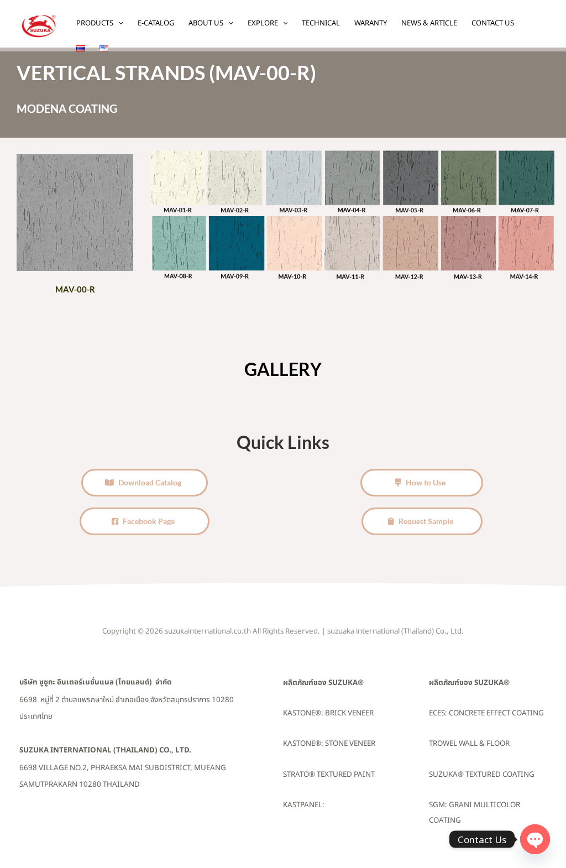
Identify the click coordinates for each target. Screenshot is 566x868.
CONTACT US (492, 23)
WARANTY (370, 23)
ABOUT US (205, 23)
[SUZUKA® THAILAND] (38, 25)
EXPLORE (263, 23)
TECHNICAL (321, 23)
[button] (118, 23)
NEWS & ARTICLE (429, 23)
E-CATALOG (156, 23)
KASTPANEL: (303, 805)
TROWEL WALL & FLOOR (469, 743)
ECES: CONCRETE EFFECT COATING (486, 713)
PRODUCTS (94, 23)
